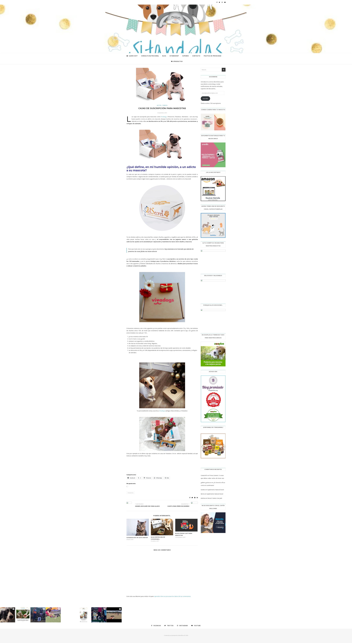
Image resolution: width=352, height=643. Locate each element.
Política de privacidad (212, 56)
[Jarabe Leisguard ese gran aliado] (129, 505)
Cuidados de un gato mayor (137, 537)
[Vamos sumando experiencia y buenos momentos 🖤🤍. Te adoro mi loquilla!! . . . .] (98, 614)
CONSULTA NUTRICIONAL (150, 56)
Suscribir (205, 98)
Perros (165, 105)
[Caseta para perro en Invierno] (194, 504)
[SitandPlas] (176, 29)
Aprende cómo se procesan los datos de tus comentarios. (172, 596)
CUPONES (185, 56)
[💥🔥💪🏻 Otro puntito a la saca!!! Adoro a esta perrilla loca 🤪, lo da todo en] (114, 614)
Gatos (159, 105)
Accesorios (130, 493)
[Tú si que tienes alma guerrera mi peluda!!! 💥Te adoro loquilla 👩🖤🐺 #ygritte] (38, 614)
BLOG (164, 56)
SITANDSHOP (174, 56)
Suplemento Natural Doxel (215, 490)
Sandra (203, 490)
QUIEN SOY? (133, 56)
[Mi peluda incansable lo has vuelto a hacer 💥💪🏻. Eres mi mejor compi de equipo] (53, 614)
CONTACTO (196, 56)
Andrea (203, 498)
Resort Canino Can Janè (215, 498)
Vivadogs (164, 117)
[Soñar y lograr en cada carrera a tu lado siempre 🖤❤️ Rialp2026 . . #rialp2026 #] (7, 614)
